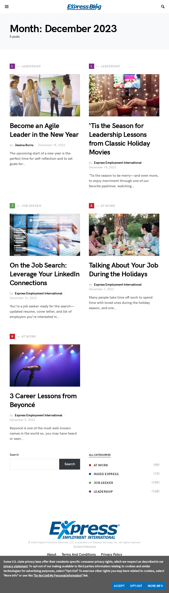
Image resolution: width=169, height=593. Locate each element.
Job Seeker (103, 483)
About (51, 555)
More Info (155, 586)
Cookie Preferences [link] (84, 546)
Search (14, 455)
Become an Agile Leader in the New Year (44, 130)
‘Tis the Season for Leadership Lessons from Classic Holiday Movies (119, 139)
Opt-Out (136, 586)
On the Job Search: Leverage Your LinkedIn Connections (44, 274)
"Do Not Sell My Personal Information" (58, 575)
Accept (119, 586)
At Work (101, 465)
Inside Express (106, 474)
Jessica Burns (24, 145)
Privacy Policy (111, 555)
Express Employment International (117, 163)
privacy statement (16, 566)
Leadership (103, 492)
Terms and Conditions (79, 555)
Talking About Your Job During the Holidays (123, 270)
